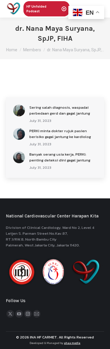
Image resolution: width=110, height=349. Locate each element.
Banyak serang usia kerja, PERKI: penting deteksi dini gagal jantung (59, 157)
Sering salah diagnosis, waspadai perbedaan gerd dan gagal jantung (59, 110)
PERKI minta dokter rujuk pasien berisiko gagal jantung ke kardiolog (60, 133)
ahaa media (72, 343)
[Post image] (19, 110)
